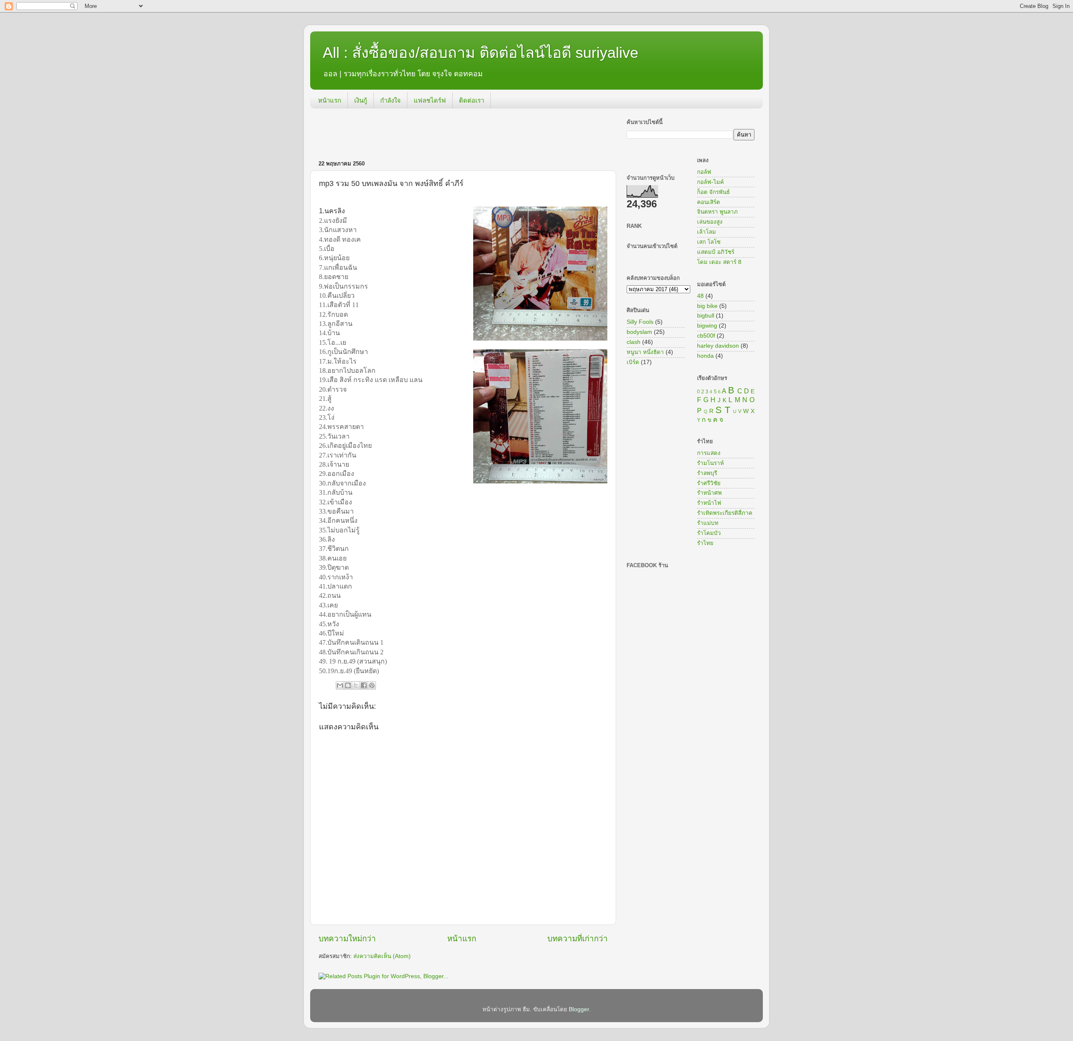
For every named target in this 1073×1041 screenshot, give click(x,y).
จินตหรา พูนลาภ (717, 212)
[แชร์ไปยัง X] (356, 685)
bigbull (705, 316)
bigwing (707, 326)
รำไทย (705, 543)
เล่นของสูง (710, 222)
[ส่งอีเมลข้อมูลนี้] (340, 685)
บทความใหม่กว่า (347, 938)
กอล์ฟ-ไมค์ (710, 182)
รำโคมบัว (709, 533)
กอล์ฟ (704, 172)
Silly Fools (640, 322)
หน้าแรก (329, 100)
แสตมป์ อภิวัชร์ (715, 252)
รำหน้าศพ (709, 493)
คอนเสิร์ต (708, 202)
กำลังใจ (390, 100)
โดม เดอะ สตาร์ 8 (719, 262)
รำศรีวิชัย (709, 483)
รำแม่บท (707, 523)
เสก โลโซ (709, 242)
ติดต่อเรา (471, 100)
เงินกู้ (360, 100)
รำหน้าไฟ (709, 503)
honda (705, 356)
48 (700, 296)
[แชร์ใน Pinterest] (372, 685)
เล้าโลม (706, 232)
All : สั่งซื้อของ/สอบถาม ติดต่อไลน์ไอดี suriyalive (480, 52)
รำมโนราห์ (710, 463)
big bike (707, 306)
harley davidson (718, 346)
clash (633, 342)
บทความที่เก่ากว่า (577, 938)
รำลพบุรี (707, 473)
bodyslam (639, 332)
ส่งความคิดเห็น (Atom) (382, 956)
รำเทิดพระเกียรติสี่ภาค (724, 513)
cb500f (706, 336)
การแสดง (709, 453)
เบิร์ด (633, 362)
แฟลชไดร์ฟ (430, 100)
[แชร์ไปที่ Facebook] (364, 685)
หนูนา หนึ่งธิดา (645, 352)
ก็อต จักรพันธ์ (713, 192)
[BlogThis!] (348, 685)
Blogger (579, 1009)
